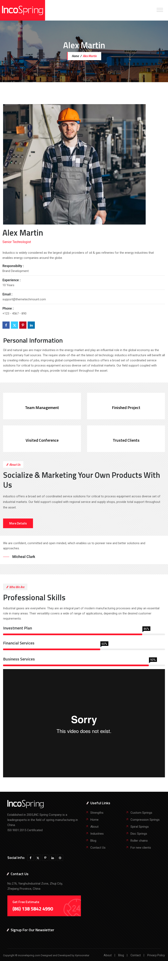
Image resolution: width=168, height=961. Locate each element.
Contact (136, 955)
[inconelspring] (22, 10)
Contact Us (98, 847)
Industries (97, 833)
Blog (93, 840)
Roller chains (139, 840)
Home (75, 56)
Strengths (96, 813)
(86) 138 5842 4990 (32, 908)
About (94, 826)
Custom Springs (141, 813)
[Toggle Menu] (160, 10)
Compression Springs (145, 820)
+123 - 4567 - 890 (14, 313)
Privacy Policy (156, 955)
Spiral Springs (140, 826)
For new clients (141, 847)
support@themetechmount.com (24, 299)
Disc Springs (139, 833)
